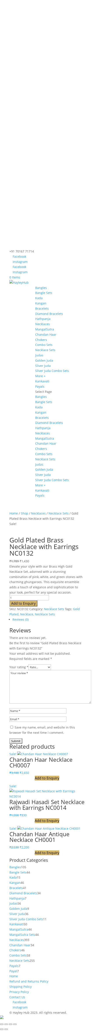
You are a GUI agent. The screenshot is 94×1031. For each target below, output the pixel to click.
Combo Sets (43, 345)
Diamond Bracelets (49, 314)
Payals (39, 386)
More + (40, 376)
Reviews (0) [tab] (20, 619)
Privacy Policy (19, 992)
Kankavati (42, 381)
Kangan (40, 303)
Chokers (41, 340)
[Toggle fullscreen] (6, 1024)
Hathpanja (42, 319)
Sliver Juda (43, 366)
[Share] (10, 1024)
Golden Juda (44, 360)
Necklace (26, 614)
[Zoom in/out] (1, 1024)
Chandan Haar (45, 334)
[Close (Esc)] (15, 1024)
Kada (39, 298)
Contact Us (17, 997)
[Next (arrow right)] (6, 1029)
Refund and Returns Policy (28, 981)
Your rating (18, 667)
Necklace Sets (45, 350)
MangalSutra (44, 329)
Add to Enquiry (23, 603)
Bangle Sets (43, 293)
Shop (24, 513)
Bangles (41, 288)
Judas (39, 355)
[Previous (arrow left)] (1, 1029)
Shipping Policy (20, 986)
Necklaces (42, 324)
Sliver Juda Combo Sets (52, 371)
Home (13, 513)
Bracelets (42, 308)
